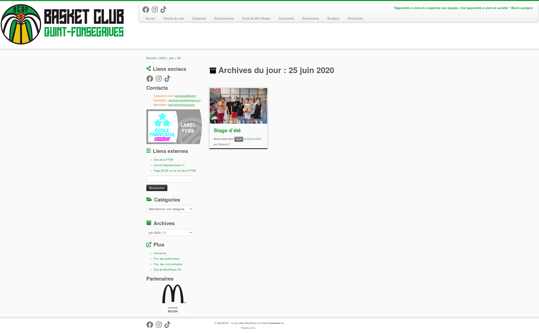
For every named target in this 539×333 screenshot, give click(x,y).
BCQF (226, 323)
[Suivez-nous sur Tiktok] (164, 9)
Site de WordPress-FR (167, 269)
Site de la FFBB (163, 160)
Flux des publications (167, 259)
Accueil (150, 18)
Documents (286, 18)
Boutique (333, 18)
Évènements (310, 18)
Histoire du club (173, 18)
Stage (239, 139)
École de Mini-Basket (256, 18)
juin (171, 58)
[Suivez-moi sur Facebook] (147, 9)
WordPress (251, 323)
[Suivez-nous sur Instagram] (156, 9)
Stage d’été (227, 130)
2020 (162, 58)
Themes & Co (248, 327)
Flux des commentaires (168, 264)
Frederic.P (224, 144)
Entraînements (224, 18)
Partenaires (355, 18)
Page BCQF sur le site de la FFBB (175, 171)
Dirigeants (199, 18)
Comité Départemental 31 (169, 165)
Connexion (160, 253)
